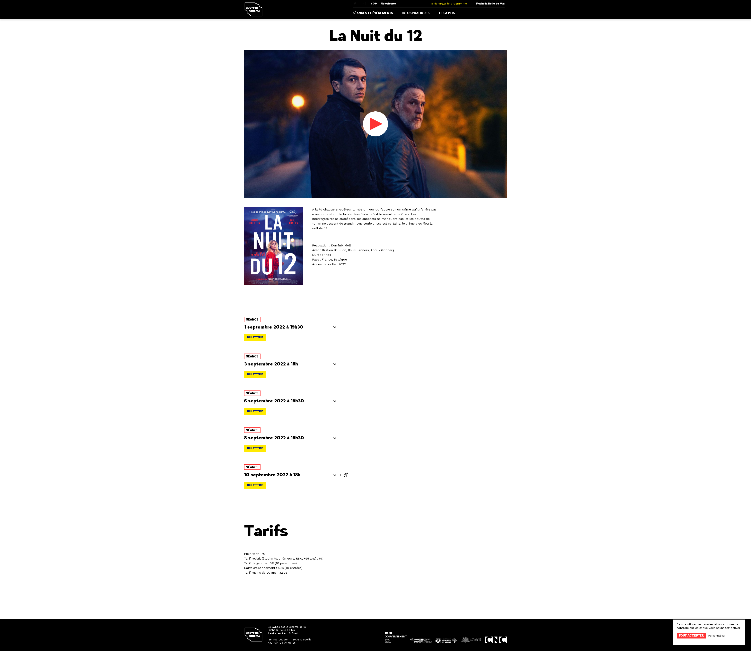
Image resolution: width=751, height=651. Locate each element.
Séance (252, 319)
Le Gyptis (447, 13)
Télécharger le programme (448, 3)
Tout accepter (691, 636)
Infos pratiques (415, 13)
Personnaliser (716, 635)
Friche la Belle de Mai (490, 3)
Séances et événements (373, 13)
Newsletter (388, 3)
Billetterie (255, 337)
